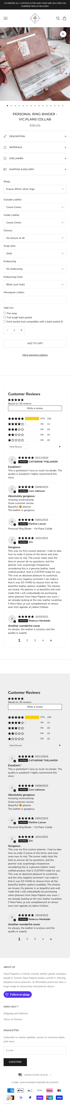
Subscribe (15, 1062)
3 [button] (35, 640)
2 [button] (27, 640)
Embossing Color (13, 277)
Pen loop (12, 313)
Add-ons (8, 307)
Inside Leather (11, 215)
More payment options (35, 355)
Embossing (10, 261)
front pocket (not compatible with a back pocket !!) (35, 321)
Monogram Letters (14, 292)
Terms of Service (13, 1019)
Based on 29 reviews (19, 403)
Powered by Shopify (47, 1082)
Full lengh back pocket (19, 317)
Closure (8, 230)
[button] (16, 418)
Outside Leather (13, 199)
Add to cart (35, 343)
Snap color (10, 246)
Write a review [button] (35, 408)
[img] (26, 457)
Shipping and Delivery (16, 1013)
